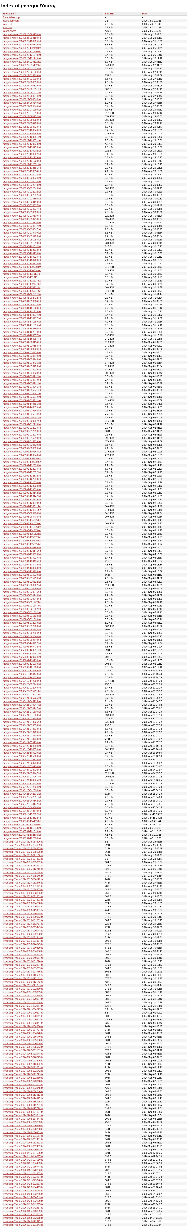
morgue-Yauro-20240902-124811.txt (22, 510)
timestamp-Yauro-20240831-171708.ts (23, 1002)
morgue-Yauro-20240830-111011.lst (21, 274)
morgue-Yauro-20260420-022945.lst (22, 684)
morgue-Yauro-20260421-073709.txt (22, 735)
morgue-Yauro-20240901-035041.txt (22, 393)
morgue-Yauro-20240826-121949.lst (22, 55)
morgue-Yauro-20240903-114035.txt (22, 523)
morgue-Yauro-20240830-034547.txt (22, 229)
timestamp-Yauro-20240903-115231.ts (23, 1105)
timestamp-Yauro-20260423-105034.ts (23, 1190)
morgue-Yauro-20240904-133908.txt (22, 571)
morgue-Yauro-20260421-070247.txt (22, 708)
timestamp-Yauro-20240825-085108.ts (23, 852)
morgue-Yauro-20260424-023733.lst (22, 759)
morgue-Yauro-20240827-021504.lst (22, 68)
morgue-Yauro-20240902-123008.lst (22, 486)
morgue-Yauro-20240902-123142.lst (22, 493)
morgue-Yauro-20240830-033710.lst (22, 219)
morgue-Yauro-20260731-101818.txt (22, 831)
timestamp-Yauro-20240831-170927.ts (23, 999)
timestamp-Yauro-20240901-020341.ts (23, 1016)
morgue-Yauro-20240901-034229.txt (22, 373)
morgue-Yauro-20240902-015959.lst (22, 438)
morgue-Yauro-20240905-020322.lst (22, 582)
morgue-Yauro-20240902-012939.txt (22, 434)
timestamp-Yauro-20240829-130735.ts (23, 913)
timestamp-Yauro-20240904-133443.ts (23, 1119)
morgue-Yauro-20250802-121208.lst (22, 664)
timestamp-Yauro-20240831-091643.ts (23, 985)
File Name (8, 13)
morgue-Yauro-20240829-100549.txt (22, 133)
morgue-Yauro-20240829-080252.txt (22, 120)
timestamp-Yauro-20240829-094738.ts (23, 903)
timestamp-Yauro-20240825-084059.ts (23, 845)
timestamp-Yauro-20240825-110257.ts (23, 865)
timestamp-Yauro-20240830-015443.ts (23, 927)
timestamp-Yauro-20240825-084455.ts (23, 848)
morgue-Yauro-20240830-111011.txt (21, 277)
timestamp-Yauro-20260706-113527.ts (23, 1221)
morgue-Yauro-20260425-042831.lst (22, 794)
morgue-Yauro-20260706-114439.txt (22, 824)
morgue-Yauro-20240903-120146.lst (22, 547)
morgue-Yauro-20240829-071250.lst (22, 109)
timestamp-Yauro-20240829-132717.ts (23, 923)
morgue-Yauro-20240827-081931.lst (22, 89)
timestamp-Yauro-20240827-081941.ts (23, 886)
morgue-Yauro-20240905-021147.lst (22, 602)
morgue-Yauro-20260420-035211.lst (22, 691)
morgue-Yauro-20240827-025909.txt (22, 79)
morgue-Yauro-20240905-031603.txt (22, 619)
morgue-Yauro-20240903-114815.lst (22, 527)
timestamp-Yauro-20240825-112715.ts (23, 869)
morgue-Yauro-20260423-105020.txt (22, 756)
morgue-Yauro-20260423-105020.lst (22, 752)
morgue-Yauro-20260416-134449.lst (22, 670)
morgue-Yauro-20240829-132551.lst (22, 164)
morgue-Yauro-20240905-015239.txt (22, 578)
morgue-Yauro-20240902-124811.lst (22, 506)
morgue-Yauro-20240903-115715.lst (22, 540)
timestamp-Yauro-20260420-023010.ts (23, 1160)
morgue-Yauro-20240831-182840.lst (22, 328)
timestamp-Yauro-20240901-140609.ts (23, 1043)
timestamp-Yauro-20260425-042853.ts (23, 1207)
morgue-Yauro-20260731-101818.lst (22, 828)
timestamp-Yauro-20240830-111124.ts (23, 978)
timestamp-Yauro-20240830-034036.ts (23, 951)
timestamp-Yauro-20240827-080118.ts (23, 879)
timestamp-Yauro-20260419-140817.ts (23, 1156)
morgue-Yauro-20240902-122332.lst (22, 472)
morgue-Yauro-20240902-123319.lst (22, 499)
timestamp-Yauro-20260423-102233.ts (23, 1184)
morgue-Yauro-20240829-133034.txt (22, 174)
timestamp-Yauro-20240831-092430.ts (23, 989)
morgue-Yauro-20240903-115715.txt (22, 544)
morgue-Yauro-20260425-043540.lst (22, 807)
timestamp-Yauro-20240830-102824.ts (23, 965)
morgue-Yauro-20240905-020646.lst (22, 588)
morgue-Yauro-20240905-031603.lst (22, 616)
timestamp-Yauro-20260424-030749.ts (23, 1197)
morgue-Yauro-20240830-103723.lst (22, 260)
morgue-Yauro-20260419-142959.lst (22, 677)
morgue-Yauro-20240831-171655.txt (22, 325)
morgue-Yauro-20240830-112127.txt (22, 284)
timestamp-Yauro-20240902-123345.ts (23, 1088)
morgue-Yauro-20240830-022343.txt (22, 188)
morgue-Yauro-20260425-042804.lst (22, 787)
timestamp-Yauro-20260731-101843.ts (23, 1225)
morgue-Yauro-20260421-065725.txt (22, 701)
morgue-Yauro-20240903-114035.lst (22, 520)
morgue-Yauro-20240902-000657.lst (22, 417)
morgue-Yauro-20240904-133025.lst (22, 554)
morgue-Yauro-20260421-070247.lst (22, 705)
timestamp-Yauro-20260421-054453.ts (23, 1163)
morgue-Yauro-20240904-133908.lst (22, 568)
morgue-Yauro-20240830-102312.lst (22, 246)
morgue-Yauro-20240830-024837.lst (22, 205)
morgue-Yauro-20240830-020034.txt (22, 181)
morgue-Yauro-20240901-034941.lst (22, 383)
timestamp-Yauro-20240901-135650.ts (23, 1040)
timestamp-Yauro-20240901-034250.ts (23, 1026)
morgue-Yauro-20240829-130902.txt (22, 154)
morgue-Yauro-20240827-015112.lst (22, 61)
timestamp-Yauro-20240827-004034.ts (23, 872)
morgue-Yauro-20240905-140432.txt (22, 646)
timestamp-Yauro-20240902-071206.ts (23, 1060)
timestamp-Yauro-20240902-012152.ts (23, 1050)
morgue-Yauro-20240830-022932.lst (22, 191)
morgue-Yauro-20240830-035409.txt (22, 236)
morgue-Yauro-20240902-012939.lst (22, 431)
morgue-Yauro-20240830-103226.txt (22, 257)
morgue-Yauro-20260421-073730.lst (22, 739)
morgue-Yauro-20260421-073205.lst (22, 718)
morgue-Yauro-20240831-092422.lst (22, 294)
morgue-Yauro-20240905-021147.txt (22, 605)
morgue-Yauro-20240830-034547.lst (22, 226)
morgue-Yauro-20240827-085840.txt (22, 106)
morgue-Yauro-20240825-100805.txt (22, 44)
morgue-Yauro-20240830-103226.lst (22, 253)
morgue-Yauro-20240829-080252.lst (22, 116)
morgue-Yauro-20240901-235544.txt (22, 414)
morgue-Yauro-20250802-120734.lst (22, 657)
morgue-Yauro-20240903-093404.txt (22, 516)
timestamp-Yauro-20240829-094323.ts (23, 900)
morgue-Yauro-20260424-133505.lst (22, 780)
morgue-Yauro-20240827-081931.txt (22, 92)
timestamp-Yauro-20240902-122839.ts (23, 1077)
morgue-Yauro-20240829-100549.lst (22, 130)
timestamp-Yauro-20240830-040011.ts (23, 958)
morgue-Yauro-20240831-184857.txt (22, 339)
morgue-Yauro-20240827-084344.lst (22, 96)
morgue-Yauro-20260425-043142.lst (22, 800)
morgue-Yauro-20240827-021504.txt (22, 72)
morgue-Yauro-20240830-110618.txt (22, 270)
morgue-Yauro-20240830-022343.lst (22, 185)
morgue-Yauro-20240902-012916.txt (22, 427)
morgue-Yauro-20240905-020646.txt (22, 592)
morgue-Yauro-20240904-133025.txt (22, 557)
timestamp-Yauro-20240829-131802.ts (23, 920)
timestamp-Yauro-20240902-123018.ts (23, 1081)
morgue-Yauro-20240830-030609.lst (22, 212)
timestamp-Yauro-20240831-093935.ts (23, 992)
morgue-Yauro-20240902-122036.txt (22, 469)
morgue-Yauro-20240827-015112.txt (22, 65)
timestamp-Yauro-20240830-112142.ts (23, 982)
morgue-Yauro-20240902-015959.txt (22, 441)
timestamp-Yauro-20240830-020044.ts (23, 930)
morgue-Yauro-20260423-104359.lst (22, 746)
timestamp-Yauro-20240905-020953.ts (23, 1132)
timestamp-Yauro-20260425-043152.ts (23, 1211)
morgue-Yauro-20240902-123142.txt (22, 496)
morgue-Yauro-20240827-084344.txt (22, 99)
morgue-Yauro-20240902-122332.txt (22, 475)
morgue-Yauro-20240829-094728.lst (22, 123)
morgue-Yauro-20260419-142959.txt (22, 681)
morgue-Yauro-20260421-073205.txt (22, 722)
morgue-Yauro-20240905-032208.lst (22, 623)
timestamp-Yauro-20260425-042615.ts (23, 1204)
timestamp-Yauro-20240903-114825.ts (23, 1101)
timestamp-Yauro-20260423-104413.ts (23, 1187)
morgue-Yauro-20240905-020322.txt (22, 585)
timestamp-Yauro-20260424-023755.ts (23, 1194)
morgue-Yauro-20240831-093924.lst (22, 301)
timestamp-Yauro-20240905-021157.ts (23, 1136)
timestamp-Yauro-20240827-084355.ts (23, 889)
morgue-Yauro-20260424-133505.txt (22, 783)
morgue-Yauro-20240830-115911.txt (21, 291)
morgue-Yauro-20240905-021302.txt (22, 612)
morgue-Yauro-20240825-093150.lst (22, 34)
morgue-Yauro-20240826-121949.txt (22, 58)
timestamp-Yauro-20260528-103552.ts (23, 1214)
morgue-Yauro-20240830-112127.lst (22, 280)
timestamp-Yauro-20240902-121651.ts (23, 1067)
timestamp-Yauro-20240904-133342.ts (23, 1115)
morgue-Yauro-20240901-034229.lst (22, 369)
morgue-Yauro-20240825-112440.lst (22, 48)
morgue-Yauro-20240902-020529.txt (22, 448)
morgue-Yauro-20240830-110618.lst (22, 267)
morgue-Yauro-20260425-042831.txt (22, 797)
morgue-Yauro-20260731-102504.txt (22, 838)
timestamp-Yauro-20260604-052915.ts (23, 1218)
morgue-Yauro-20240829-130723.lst (22, 144)
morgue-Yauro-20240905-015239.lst (22, 575)
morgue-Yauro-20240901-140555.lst (22, 404)
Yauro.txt (7, 27)
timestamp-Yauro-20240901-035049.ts (23, 1036)
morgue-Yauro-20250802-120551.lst (22, 650)
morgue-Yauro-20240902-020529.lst (22, 445)
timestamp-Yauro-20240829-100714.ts (23, 906)
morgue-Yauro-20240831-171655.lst (22, 321)
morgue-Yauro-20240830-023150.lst (22, 198)
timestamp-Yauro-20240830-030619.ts (23, 948)
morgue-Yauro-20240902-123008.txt (22, 489)
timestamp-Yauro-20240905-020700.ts (23, 1129)
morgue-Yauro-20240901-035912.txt (22, 400)
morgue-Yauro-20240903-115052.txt (22, 537)
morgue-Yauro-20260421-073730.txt (22, 742)
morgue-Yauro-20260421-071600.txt (22, 715)
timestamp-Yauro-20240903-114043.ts (23, 1098)
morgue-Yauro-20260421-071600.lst (22, 711)
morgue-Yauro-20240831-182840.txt (22, 332)
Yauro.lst (7, 24)
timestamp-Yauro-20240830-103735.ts (23, 971)
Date (144, 13)
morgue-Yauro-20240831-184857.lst (22, 335)
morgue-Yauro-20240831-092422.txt (22, 298)
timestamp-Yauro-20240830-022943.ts (23, 937)
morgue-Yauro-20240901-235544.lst (22, 410)
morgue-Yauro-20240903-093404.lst (22, 513)
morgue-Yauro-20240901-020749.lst (22, 356)
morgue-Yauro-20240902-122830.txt (22, 482)
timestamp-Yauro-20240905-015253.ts (23, 1122)
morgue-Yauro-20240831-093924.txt (22, 304)
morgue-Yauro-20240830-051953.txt (22, 243)
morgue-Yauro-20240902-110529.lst (22, 458)
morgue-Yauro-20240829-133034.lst (22, 171)
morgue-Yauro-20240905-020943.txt (22, 599)
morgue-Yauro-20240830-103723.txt (22, 263)
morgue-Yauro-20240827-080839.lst (22, 82)
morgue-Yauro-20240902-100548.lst (22, 451)
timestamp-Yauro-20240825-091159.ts (23, 855)
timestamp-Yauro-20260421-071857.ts (23, 1173)
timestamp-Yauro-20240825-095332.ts (23, 862)
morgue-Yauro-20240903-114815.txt (22, 530)
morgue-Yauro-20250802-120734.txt (22, 660)
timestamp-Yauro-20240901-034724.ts (23, 1030)
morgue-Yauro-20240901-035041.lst (22, 390)
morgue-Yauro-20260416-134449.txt (22, 674)
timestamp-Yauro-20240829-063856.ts (23, 893)
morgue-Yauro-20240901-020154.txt (22, 345)
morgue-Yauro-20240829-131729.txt (22, 161)
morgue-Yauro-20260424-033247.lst (22, 773)
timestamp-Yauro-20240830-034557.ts (23, 954)
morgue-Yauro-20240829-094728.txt (22, 127)
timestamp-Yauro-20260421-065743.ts (23, 1166)
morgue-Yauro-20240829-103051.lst (22, 137)
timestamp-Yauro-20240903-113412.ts (23, 1095)
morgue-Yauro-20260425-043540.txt (22, 811)
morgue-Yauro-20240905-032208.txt (22, 626)
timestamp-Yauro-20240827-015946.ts (23, 876)
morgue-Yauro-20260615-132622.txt (22, 818)
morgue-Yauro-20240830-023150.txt (22, 202)
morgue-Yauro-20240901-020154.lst (22, 342)
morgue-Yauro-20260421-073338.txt (22, 729)
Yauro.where (9, 31)
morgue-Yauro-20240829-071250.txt (22, 113)
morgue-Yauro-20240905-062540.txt (22, 640)
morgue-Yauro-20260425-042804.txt (22, 790)
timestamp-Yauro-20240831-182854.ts (23, 1006)
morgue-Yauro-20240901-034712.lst (22, 376)
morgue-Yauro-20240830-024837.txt (22, 209)
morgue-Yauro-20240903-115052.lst (22, 534)
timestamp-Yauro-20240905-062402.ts (23, 1146)
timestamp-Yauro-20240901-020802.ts (23, 1019)
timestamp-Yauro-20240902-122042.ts (23, 1071)
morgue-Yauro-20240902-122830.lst (22, 479)
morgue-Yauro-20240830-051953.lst (22, 239)
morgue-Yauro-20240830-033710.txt (22, 222)
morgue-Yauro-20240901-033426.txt (22, 366)
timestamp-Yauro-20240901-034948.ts (23, 1033)
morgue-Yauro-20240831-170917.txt (22, 318)
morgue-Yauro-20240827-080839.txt (22, 85)
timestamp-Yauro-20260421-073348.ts (23, 1180)
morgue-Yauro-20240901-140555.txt (22, 407)
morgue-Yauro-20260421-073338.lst (22, 725)
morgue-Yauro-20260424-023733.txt (22, 763)
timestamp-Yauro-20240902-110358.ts (23, 1064)
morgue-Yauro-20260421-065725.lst (22, 698)
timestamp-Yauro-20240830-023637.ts (23, 941)
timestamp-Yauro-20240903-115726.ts (23, 1108)
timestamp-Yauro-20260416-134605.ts (23, 1153)
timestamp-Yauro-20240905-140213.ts (23, 1149)
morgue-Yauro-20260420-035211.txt (22, 694)
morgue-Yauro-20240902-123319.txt (22, 503)
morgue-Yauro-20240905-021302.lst (22, 609)
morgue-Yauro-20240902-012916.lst (22, 424)
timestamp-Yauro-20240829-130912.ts (23, 917)
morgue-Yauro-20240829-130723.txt (22, 147)
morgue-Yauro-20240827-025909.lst (22, 75)
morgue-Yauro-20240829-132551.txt (22, 168)
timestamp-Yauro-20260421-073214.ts (23, 1177)
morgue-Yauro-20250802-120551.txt (22, 653)
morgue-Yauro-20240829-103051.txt (22, 140)
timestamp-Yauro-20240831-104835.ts (23, 995)
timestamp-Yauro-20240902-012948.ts (23, 1053)
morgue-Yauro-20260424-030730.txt (22, 770)
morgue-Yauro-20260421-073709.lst (22, 732)
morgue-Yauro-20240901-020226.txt (22, 352)
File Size (109, 13)
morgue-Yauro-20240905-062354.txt (22, 633)
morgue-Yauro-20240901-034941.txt (22, 386)
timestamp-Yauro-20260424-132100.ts (23, 1201)
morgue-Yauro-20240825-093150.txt (22, 38)
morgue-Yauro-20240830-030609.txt (22, 216)
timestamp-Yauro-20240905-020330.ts (23, 1125)
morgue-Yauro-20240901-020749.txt (22, 359)
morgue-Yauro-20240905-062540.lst (22, 636)
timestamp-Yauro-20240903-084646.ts (23, 1091)
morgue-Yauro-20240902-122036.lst (22, 465)
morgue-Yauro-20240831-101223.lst (22, 308)
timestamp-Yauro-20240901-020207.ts (23, 1012)
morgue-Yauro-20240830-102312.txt (22, 250)
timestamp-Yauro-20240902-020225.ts (23, 1057)
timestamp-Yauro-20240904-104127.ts (23, 1112)
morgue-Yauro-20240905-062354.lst (22, 629)
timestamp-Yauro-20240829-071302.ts (23, 896)
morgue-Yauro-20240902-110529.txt (22, 462)
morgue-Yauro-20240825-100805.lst (22, 41)
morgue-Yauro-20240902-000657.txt (22, 421)
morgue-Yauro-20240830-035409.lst (22, 232)
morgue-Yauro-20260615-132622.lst (22, 814)
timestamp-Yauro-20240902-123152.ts (23, 1084)
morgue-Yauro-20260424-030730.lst (22, 766)
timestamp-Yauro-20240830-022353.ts (23, 934)
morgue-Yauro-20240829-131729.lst (22, 157)
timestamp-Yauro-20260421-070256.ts (23, 1170)
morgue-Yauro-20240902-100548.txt (22, 455)
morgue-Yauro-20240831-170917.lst (22, 315)
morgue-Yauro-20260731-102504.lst (22, 835)
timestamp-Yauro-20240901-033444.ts (23, 1023)
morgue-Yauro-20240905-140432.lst (22, 643)
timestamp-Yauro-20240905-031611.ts (23, 1142)
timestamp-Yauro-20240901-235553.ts (23, 1047)
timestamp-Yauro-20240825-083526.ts (23, 841)
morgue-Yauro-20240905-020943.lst (22, 595)
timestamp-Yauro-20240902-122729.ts (23, 1074)
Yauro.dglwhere (11, 20)
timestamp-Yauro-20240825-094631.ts (23, 859)
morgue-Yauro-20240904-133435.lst (22, 561)
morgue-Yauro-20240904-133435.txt (22, 564)
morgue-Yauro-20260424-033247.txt (22, 776)
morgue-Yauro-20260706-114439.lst (22, 821)
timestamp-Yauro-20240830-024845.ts (23, 944)
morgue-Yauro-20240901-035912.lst (22, 397)
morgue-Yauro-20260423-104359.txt (22, 749)
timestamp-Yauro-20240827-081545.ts (23, 882)
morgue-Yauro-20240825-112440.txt (22, 51)
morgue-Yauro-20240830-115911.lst (21, 287)
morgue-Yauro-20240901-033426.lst (22, 363)
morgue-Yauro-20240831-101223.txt (22, 311)
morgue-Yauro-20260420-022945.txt (22, 687)
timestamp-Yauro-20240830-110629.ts (23, 975)
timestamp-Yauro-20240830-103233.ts (23, 968)
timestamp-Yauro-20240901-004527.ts (23, 1009)
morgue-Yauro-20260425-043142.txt (22, 804)
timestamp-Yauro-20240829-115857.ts (23, 910)
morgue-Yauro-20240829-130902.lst (22, 150)
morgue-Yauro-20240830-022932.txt (22, 195)
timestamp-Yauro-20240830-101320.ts (23, 961)
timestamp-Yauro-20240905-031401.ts (23, 1139)
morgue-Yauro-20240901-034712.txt (22, 380)
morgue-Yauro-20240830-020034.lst (22, 178)
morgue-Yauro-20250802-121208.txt (22, 667)
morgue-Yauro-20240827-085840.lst (22, 102)
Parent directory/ (11, 17)
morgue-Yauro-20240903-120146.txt (22, 551)
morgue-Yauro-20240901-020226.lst (22, 349)
